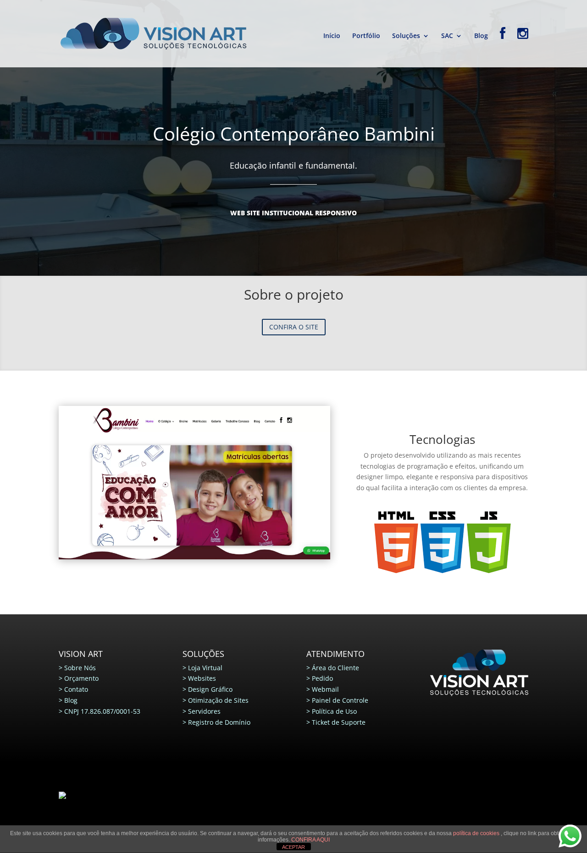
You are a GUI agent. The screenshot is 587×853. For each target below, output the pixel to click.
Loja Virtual (205, 667)
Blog (481, 36)
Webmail (325, 689)
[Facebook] (502, 47)
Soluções (406, 36)
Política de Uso (334, 711)
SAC (447, 36)
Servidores (204, 711)
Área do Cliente (335, 667)
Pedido (322, 678)
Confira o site (293, 327)
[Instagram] (522, 47)
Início (331, 36)
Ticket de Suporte (338, 722)
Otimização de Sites (218, 700)
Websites (202, 678)
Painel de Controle (340, 700)
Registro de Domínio (219, 722)
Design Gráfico (210, 689)
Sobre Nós (80, 667)
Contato (76, 689)
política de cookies (477, 833)
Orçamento (81, 678)
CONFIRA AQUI (310, 840)
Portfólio (366, 36)
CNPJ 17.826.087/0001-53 (102, 711)
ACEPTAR (293, 847)
